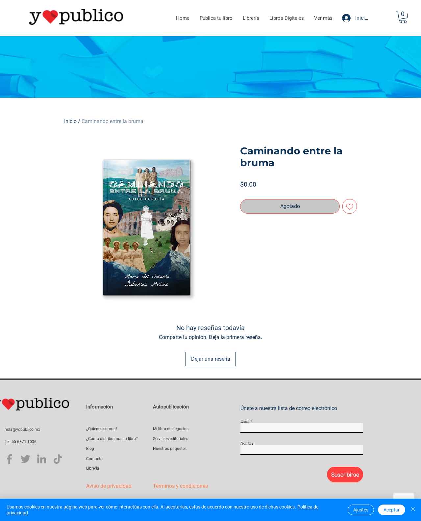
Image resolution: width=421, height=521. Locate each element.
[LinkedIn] (41, 459)
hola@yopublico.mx (22, 429)
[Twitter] (25, 459)
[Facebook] (9, 459)
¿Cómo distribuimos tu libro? (112, 438)
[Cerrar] (413, 510)
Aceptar (392, 509)
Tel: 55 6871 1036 (21, 441)
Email (244, 421)
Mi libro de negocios (170, 429)
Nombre (246, 443)
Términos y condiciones (180, 486)
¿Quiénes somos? (101, 429)
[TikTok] (57, 459)
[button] (403, 17)
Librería (92, 468)
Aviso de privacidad (109, 486)
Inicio (70, 121)
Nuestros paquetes (169, 448)
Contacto (94, 458)
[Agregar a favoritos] (349, 206)
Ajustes (360, 509)
